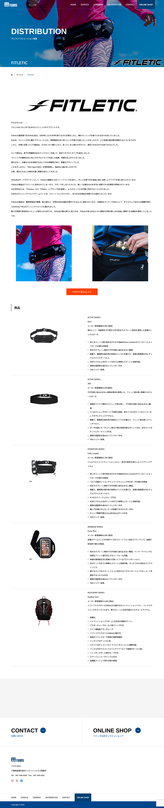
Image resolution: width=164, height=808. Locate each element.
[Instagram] (12, 780)
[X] (17, 780)
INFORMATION (114, 4)
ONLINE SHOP (146, 4)
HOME (73, 4)
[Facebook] (21, 780)
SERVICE (85, 4)
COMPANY (98, 4)
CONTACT (130, 4)
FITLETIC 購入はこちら (82, 291)
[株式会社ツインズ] (10, 4)
